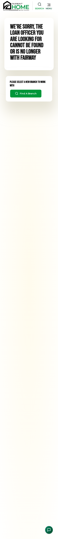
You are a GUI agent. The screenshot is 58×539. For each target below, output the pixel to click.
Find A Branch (28, 93)
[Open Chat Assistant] (49, 530)
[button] (49, 6)
